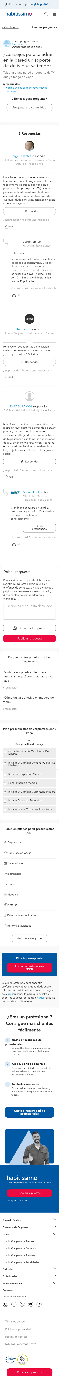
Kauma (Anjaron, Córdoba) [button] (21, 333)
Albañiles (7, 1257)
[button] (29, 1220)
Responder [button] (31, 211)
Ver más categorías (29, 938)
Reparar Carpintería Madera (25, 774)
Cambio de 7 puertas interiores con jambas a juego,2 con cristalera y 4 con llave (29, 676)
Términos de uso (15, 1322)
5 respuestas (11, 84)
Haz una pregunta (43, 27)
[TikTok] (39, 1304)
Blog (5, 1238)
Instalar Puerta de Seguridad (25, 800)
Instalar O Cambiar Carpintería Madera (31, 792)
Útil (11, 227)
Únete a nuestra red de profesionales (29, 1112)
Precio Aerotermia (12, 1227)
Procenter (8, 1248)
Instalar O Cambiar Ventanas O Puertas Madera (31, 764)
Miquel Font (31, 492)
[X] (22, 1304)
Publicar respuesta (29, 638)
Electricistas (9, 1254)
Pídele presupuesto (39, 527)
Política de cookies (16, 1337)
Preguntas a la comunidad (16, 1242)
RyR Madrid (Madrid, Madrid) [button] (21, 410)
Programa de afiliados (14, 1294)
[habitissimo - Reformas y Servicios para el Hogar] (15, 14)
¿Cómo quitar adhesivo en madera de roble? (28, 699)
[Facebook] (14, 1304)
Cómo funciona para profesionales (21, 1280)
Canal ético (8, 1291)
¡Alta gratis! (41, 4)
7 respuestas (10, 688)
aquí (10, 994)
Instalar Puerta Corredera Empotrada (30, 809)
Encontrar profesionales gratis (29, 967)
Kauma (21, 329)
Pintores (7, 1251)
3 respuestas (10, 709)
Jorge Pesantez (21, 156)
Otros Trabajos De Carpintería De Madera (28, 752)
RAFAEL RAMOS (21, 406)
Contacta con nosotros (14, 1297)
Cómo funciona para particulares (20, 1273)
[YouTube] (31, 1304)
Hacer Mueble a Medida (22, 783)
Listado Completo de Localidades (21, 1262)
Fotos (5, 1245)
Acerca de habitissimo (14, 1287)
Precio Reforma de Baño (15, 1224)
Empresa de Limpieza (14, 1235)
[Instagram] (6, 1304)
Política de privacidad (18, 1329)
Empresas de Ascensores (16, 1231)
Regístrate (8, 1276)
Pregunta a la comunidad (29, 107)
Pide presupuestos (29, 1372)
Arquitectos (9, 1261)
